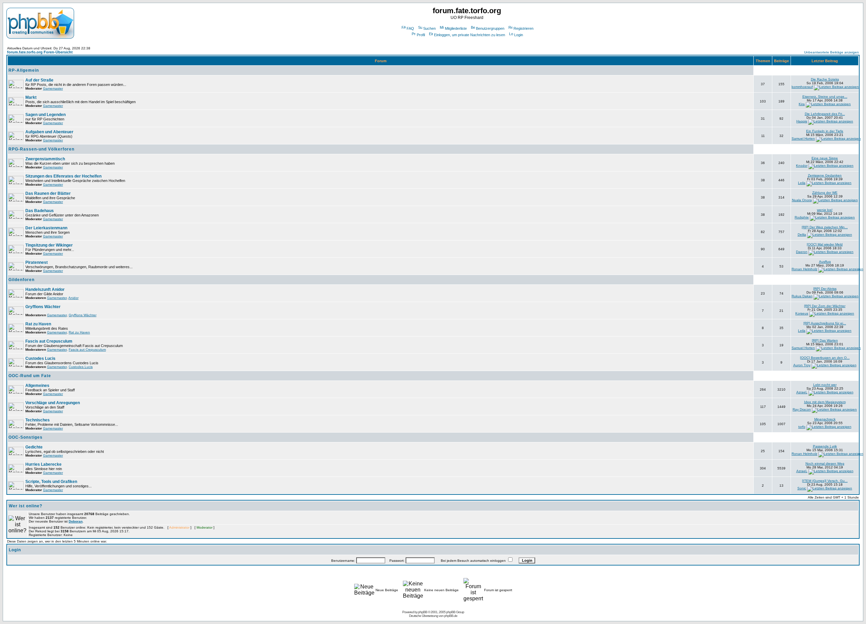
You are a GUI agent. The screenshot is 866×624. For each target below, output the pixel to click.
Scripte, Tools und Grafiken (51, 481)
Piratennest (36, 262)
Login (518, 35)
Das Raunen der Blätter (48, 193)
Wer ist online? (25, 506)
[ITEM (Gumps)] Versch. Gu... (825, 481)
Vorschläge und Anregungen (52, 402)
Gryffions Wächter (43, 306)
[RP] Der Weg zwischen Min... (825, 227)
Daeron (801, 252)
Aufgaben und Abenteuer (49, 132)
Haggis (801, 121)
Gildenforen (21, 279)
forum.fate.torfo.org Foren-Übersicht (40, 52)
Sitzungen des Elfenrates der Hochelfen (63, 176)
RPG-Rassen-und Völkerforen (41, 149)
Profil (421, 35)
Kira (802, 104)
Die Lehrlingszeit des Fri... (825, 114)
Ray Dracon (802, 409)
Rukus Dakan (802, 296)
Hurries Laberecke (43, 464)
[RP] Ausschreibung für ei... (824, 323)
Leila (801, 183)
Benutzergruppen (490, 28)
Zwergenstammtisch (45, 159)
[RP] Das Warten (825, 340)
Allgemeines (37, 385)
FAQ (410, 28)
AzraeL (801, 392)
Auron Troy (802, 365)
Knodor (801, 165)
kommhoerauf (802, 87)
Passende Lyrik (825, 446)
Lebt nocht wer (825, 385)
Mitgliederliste (456, 28)
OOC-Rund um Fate (29, 375)
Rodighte (802, 217)
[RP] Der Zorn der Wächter (824, 306)
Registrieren (523, 28)
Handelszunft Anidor (45, 289)
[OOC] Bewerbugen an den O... (825, 358)
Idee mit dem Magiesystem (825, 402)
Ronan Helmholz (804, 269)
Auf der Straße (39, 80)
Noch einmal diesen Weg (824, 463)
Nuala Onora (802, 200)
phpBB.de (450, 616)
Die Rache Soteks (825, 79)
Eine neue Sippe (825, 158)
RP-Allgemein (23, 70)
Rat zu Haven (38, 324)
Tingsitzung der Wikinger (49, 245)
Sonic (801, 488)
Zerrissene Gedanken (825, 175)
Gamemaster (53, 88)
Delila (802, 234)
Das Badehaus (39, 210)
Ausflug (825, 261)
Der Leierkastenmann (46, 228)
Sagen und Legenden (45, 114)
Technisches (37, 420)
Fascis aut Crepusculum (48, 341)
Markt (31, 97)
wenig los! (825, 210)
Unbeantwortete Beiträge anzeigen (831, 52)
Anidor (73, 298)
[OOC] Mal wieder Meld (825, 244)
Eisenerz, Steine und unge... (824, 96)
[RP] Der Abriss (825, 289)
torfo (801, 427)
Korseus (801, 313)
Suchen (429, 28)
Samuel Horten (803, 138)
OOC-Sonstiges (25, 437)
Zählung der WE (825, 192)
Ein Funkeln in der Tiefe (824, 131)
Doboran (76, 521)
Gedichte (34, 447)
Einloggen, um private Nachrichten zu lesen (469, 35)
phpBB (422, 612)
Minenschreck (825, 419)
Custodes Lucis (40, 358)
